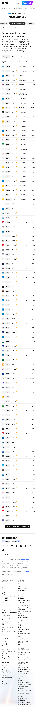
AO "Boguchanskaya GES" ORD (14, 140)
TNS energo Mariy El (14, 282)
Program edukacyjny (24, 704)
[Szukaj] (18, 3)
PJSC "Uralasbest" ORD (14, 424)
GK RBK (14, 213)
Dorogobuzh (14, 392)
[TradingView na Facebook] (7, 545)
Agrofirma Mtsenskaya (14, 149)
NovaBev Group (14, 273)
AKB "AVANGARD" (14, 360)
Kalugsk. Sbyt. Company (14, 497)
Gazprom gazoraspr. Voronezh (14, 130)
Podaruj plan (22, 590)
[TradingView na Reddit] (3, 550)
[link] (15, 27)
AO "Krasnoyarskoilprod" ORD (14, 144)
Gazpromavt (14, 135)
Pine (3, 602)
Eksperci (4, 680)
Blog (19, 627)
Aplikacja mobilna (7, 644)
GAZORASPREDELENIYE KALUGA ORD (14, 98)
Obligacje (5, 594)
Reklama (21, 696)
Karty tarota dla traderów (23, 642)
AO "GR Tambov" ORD (14, 277)
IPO (3, 624)
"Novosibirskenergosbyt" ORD (14, 419)
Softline (14, 369)
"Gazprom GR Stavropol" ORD (14, 75)
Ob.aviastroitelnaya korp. (14, 410)
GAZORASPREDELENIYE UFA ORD (14, 314)
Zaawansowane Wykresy (23, 687)
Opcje (4, 634)
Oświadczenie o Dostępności (23, 662)
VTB (13, 373)
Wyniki (4, 620)
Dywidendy (5, 622)
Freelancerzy (6, 682)
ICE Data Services (24, 559)
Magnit (14, 245)
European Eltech (14, 323)
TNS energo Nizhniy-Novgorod (14, 401)
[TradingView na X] (3, 545)
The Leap (21, 602)
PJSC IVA (14, 236)
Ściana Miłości (6, 654)
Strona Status (22, 673)
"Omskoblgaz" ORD (14, 66)
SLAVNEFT (14, 479)
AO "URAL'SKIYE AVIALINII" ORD (14, 433)
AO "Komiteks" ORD (14, 172)
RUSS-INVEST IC (14, 351)
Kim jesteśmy (22, 623)
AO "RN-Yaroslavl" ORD (14, 396)
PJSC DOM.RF (14, 456)
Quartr (27, 571)
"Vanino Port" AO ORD (14, 94)
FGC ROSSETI (14, 438)
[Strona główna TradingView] (7, 3)
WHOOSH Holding (14, 470)
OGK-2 (14, 337)
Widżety (20, 680)
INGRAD (14, 185)
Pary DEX (5, 600)
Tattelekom (14, 318)
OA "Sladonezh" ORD (14, 263)
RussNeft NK (14, 328)
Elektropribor (14, 442)
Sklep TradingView (24, 639)
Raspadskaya (14, 346)
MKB (13, 222)
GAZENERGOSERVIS (14, 126)
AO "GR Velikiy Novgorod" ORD (14, 309)
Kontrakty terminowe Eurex (24, 612)
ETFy (3, 592)
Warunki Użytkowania (24, 652)
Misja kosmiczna (23, 625)
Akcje (3, 590)
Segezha (14, 406)
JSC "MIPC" (14, 208)
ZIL (13, 355)
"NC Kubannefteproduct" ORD (14, 167)
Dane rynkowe (22, 588)
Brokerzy (21, 598)
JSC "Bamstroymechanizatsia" (14, 89)
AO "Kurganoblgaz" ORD (14, 231)
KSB (13, 103)
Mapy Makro (6, 636)
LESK (13, 364)
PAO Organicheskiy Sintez (14, 341)
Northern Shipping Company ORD (14, 85)
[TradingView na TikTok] (30, 545)
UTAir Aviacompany (14, 332)
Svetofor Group (14, 461)
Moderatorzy (6, 662)
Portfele (4, 630)
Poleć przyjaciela (7, 656)
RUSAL (14, 227)
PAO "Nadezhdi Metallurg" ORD (14, 112)
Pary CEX (5, 598)
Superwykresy (6, 584)
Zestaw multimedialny (25, 633)
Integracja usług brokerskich (23, 699)
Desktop (4, 646)
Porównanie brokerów (25, 600)
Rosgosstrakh (14, 506)
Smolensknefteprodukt (14, 107)
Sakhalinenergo (14, 305)
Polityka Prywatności (24, 658)
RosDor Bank (14, 488)
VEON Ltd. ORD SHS (14, 199)
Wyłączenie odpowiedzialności (24, 655)
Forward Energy (14, 176)
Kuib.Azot (14, 474)
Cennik (20, 586)
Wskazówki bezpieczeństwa (23, 666)
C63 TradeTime (23, 645)
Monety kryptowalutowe (9, 596)
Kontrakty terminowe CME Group (24, 608)
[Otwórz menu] (3, 3)
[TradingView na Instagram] (16, 545)
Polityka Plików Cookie (25, 660)
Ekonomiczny (6, 618)
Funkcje (20, 584)
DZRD (13, 291)
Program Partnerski (24, 702)
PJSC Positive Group (14, 511)
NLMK (13, 204)
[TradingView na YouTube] (12, 545)
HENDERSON (14, 254)
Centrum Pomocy (23, 629)
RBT (13, 493)
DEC (13, 484)
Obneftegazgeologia (14, 162)
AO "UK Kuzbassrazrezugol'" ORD (14, 195)
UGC (13, 387)
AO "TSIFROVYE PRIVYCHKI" (14, 286)
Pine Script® (5, 638)
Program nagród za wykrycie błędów (24, 670)
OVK (13, 268)
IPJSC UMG (14, 250)
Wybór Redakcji (6, 672)
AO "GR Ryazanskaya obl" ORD (14, 300)
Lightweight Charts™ (24, 684)
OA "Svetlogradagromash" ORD (14, 516)
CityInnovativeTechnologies (14, 80)
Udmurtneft (14, 190)
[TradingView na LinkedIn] (21, 545)
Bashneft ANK (14, 502)
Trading (4, 668)
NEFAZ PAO (14, 240)
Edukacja (4, 670)
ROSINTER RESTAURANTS (14, 259)
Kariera (20, 631)
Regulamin (5, 660)
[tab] (17, 23)
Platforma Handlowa (24, 690)
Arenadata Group (14, 428)
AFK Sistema (14, 520)
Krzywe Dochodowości (9, 632)
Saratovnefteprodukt (14, 121)
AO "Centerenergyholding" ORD (14, 181)
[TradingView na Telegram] (25, 545)
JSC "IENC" (14, 71)
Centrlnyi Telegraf (14, 465)
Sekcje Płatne (6, 684)
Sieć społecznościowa (8, 652)
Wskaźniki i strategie (8, 678)
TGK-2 (13, 378)
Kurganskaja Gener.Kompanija (14, 295)
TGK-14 (14, 451)
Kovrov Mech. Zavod (14, 218)
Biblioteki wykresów (24, 682)
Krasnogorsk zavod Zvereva (14, 117)
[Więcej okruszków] (9, 8)
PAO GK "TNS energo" (14, 415)
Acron (13, 447)
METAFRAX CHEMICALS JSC (14, 158)
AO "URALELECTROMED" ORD (14, 153)
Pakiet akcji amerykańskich (23, 616)
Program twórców (7, 658)
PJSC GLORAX (14, 383)
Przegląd (21, 596)
